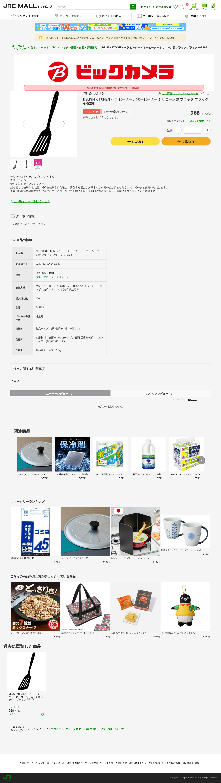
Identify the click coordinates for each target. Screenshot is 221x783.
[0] (184, 6)
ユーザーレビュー (60, 393)
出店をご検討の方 (171, 763)
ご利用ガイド (26, 763)
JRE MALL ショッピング (18, 48)
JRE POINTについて (77, 763)
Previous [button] (25, 124)
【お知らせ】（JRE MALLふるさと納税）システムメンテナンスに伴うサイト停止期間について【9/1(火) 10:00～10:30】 (110, 37)
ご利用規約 (121, 763)
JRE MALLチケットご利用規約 (144, 763)
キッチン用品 (73, 728)
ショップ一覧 (42, 763)
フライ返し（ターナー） (114, 728)
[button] (201, 460)
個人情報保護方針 (191, 763)
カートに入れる (135, 141)
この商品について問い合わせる (180, 93)
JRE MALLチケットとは (101, 763)
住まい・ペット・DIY (43, 47)
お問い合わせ (58, 763)
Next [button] (61, 124)
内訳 (208, 121)
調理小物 (91, 728)
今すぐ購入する (185, 141)
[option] (43, 124)
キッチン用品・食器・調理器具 (79, 47)
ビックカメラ (53, 728)
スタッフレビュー (160, 393)
